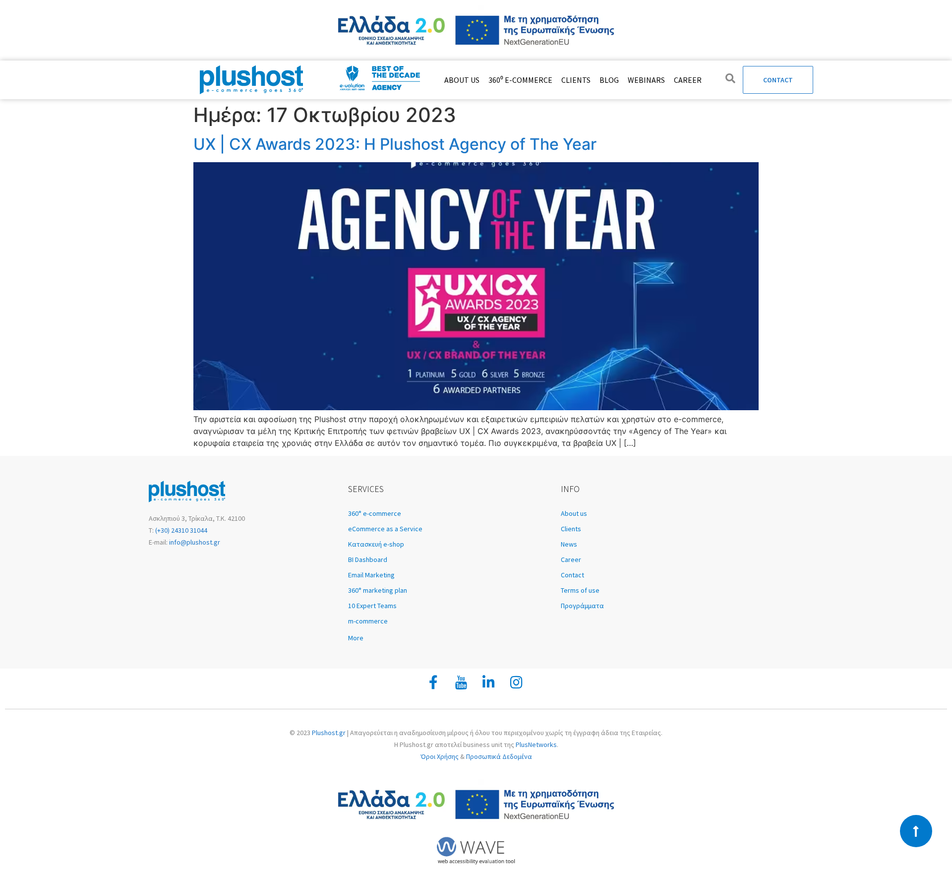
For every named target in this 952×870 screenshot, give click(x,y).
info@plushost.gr (194, 542)
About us (461, 80)
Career (688, 80)
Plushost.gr (329, 732)
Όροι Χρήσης (439, 756)
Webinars (646, 80)
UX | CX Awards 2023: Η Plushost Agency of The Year (394, 144)
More (355, 637)
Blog (609, 80)
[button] (449, 638)
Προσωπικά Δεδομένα (499, 756)
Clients (576, 80)
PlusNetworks (536, 744)
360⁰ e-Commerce (520, 80)
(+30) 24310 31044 (180, 530)
